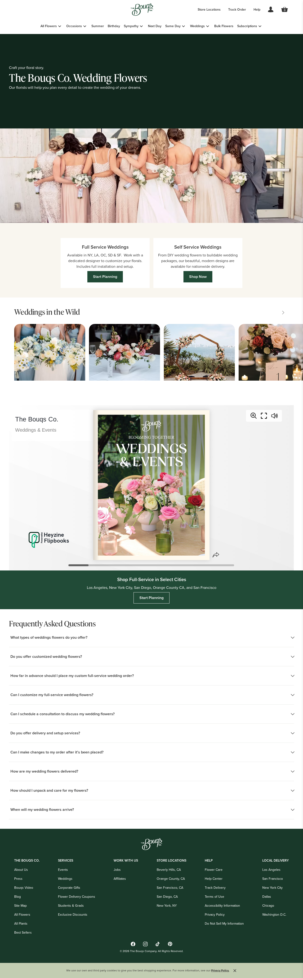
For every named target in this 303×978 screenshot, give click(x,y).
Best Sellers (23, 932)
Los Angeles (271, 869)
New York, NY (167, 905)
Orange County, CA (171, 878)
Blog (17, 896)
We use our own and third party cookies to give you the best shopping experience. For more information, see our (147, 970)
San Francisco (272, 878)
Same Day (173, 26)
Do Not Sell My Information (224, 923)
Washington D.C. (274, 914)
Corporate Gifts (69, 887)
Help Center (214, 878)
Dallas (266, 896)
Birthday (114, 26)
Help (257, 9)
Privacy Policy (215, 914)
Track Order (237, 9)
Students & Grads (71, 905)
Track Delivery (215, 887)
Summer (97, 26)
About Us (21, 869)
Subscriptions (247, 26)
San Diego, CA (167, 896)
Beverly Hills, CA (169, 869)
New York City (272, 887)
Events (63, 869)
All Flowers (48, 26)
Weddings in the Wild (47, 312)
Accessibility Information (222, 905)
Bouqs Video (23, 887)
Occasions (74, 26)
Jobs (117, 869)
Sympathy (131, 26)
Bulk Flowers (223, 26)
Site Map (20, 905)
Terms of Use (214, 896)
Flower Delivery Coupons (76, 896)
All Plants (20, 923)
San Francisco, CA (170, 887)
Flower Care (214, 869)
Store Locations (209, 9)
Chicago (268, 905)
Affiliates (120, 878)
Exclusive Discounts (72, 914)
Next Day (154, 26)
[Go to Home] (142, 9)
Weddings (197, 26)
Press (18, 878)
